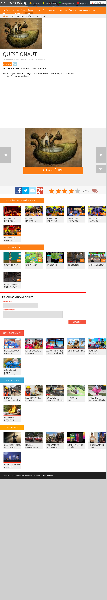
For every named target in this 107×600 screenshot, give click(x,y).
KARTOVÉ (6, 13)
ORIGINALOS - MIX (76, 350)
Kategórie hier (68, 3)
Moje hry (84, 3)
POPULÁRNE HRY (13, 247)
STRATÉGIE (84, 10)
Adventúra (7, 64)
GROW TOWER (11, 265)
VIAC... (29, 13)
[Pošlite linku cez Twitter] (25, 190)
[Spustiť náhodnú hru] (101, 169)
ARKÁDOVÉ (70, 10)
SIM (60, 10)
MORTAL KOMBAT (97, 265)
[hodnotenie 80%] (71, 191)
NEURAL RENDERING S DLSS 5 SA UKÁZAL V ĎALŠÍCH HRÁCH (33, 449)
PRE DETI (15, 16)
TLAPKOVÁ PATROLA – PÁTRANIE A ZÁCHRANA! (94, 354)
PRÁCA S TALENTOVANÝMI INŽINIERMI (12, 400)
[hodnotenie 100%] (78, 191)
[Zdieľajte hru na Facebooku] (18, 190)
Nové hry (36, 3)
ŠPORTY (32, 10)
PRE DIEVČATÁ (27, 16)
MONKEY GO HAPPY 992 (10, 239)
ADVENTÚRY (18, 10)
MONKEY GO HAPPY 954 (52, 219)
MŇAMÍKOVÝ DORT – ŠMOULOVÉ (10, 373)
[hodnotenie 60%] (65, 191)
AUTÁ (41, 10)
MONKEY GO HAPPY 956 (31, 219)
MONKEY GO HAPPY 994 (95, 219)
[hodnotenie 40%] (58, 191)
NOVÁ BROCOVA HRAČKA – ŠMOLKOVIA (11, 353)
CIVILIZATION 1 (53, 265)
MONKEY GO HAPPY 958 (10, 219)
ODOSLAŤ (77, 322)
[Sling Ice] (101, 155)
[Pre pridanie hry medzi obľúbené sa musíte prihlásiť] (94, 190)
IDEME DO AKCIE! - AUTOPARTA (34, 352)
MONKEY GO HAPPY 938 (73, 219)
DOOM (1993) (74, 265)
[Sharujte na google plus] (40, 190)
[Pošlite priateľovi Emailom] (32, 190)
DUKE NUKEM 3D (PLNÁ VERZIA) (12, 285)
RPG (94, 10)
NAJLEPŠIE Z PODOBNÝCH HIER (20, 200)
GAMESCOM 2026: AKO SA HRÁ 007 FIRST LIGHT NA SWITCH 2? (12, 449)
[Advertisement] (22, 105)
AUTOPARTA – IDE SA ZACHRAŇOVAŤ (54, 352)
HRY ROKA (40, 16)
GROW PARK (31, 265)
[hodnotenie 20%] (52, 191)
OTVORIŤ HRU (53, 170)
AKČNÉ (6, 10)
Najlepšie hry (51, 3)
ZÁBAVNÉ (18, 13)
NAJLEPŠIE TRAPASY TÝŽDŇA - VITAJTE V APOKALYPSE (97, 402)
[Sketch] (5, 155)
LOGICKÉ (51, 10)
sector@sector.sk (47, 476)
